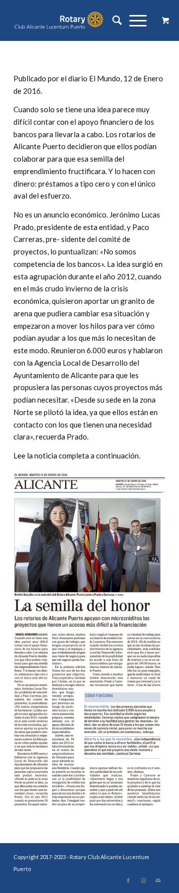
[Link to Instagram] (143, 880)
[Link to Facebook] (128, 880)
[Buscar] (113, 20)
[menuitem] (113, 20)
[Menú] (134, 20)
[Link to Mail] (158, 880)
